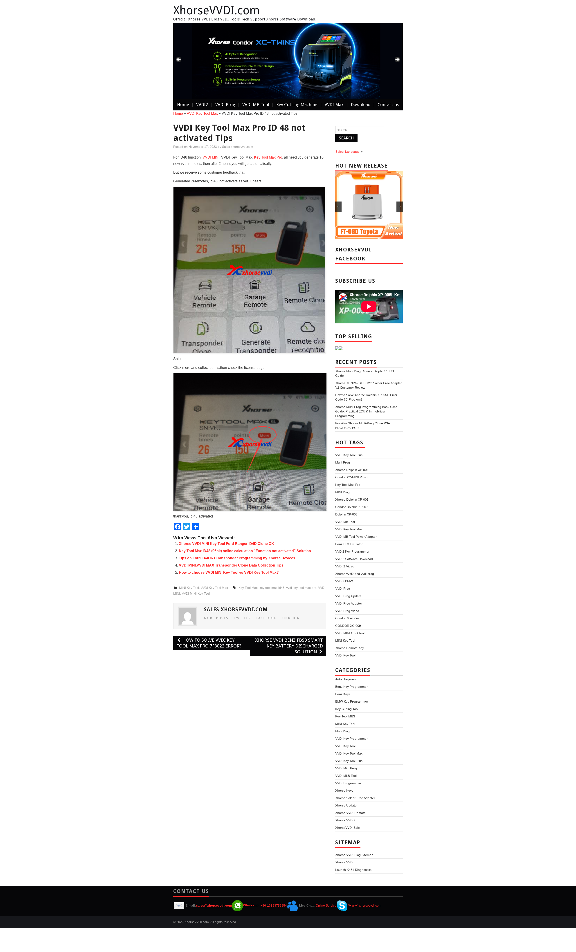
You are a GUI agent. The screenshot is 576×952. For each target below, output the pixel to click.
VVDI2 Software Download (354, 559)
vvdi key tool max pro (301, 587)
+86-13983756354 (274, 905)
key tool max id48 (271, 587)
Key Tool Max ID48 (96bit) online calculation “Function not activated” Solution (245, 551)
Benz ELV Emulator (349, 544)
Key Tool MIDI (345, 716)
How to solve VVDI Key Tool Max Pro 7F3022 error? (209, 643)
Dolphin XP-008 (346, 514)
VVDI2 (202, 104)
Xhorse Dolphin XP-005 (352, 499)
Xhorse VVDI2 (345, 820)
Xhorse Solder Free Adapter (355, 798)
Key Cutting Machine (296, 104)
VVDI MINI (210, 157)
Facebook (266, 618)
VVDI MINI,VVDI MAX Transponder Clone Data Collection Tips (231, 565)
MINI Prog (342, 492)
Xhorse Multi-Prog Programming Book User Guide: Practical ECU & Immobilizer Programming (366, 411)
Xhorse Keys (344, 790)
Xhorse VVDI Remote (350, 813)
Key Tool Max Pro (267, 157)
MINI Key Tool (189, 587)
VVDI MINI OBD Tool (349, 633)
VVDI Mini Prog (346, 768)
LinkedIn (291, 618)
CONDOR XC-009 (348, 625)
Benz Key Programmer (351, 686)
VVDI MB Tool (255, 104)
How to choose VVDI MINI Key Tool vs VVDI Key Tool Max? (229, 572)
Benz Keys (342, 694)
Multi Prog (342, 731)
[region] (288, 61)
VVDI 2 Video (344, 566)
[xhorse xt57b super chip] (288, 61)
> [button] (397, 59)
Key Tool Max (248, 587)
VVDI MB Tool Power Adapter (356, 536)
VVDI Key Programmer (351, 738)
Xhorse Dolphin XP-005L (352, 470)
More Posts (216, 618)
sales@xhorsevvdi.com (214, 905)
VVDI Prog (225, 104)
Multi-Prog (342, 462)
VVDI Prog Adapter (348, 603)
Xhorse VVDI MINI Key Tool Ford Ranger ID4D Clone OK (226, 544)
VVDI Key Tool (345, 655)
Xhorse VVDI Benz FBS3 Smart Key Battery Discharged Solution (289, 645)
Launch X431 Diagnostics (353, 869)
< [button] (179, 59)
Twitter (242, 618)
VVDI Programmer (348, 783)
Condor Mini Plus (347, 618)
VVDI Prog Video (347, 611)
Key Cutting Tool (346, 709)
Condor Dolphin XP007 (351, 507)
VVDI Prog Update (348, 596)
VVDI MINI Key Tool (196, 593)
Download (360, 104)
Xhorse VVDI (344, 862)
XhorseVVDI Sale (347, 827)
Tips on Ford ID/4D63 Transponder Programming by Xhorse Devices (237, 558)
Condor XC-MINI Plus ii (351, 477)
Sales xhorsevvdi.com (237, 146)
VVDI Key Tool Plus (348, 455)
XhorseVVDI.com (216, 10)
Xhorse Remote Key (349, 648)
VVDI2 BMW (344, 581)
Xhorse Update (346, 805)
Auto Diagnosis (346, 679)
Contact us (388, 104)
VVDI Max (334, 104)
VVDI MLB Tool (346, 775)
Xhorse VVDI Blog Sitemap (354, 855)
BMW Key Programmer (351, 701)
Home (183, 104)
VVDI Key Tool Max (202, 113)
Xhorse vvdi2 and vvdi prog (354, 574)
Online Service (326, 905)
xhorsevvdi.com (370, 905)
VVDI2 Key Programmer (352, 551)
